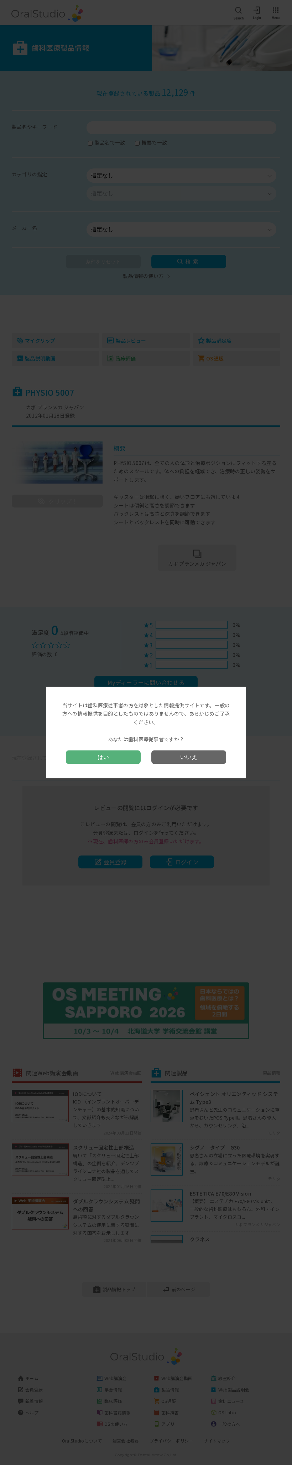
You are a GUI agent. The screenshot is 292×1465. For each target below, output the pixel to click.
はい (103, 757)
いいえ (188, 757)
